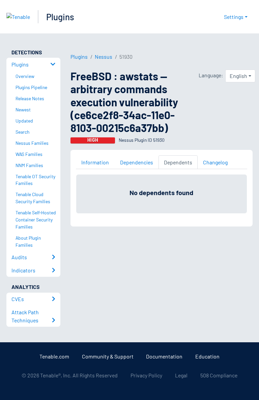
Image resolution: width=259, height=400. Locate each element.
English (238, 76)
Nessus (103, 56)
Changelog (215, 162)
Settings (233, 17)
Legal (181, 375)
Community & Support (108, 356)
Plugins (60, 16)
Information (95, 162)
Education (207, 356)
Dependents (178, 162)
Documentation (164, 356)
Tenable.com (54, 356)
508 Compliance (218, 375)
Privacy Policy (146, 375)
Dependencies (136, 162)
